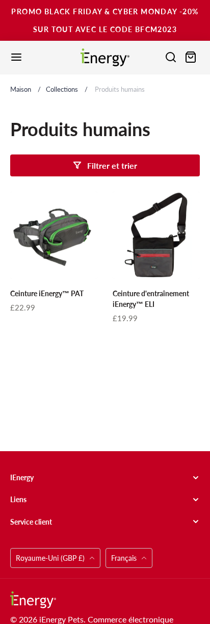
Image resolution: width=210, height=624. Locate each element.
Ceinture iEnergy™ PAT (47, 293)
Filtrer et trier (112, 165)
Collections (62, 89)
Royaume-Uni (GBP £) (51, 558)
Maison (20, 89)
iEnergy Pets (61, 619)
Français (124, 558)
